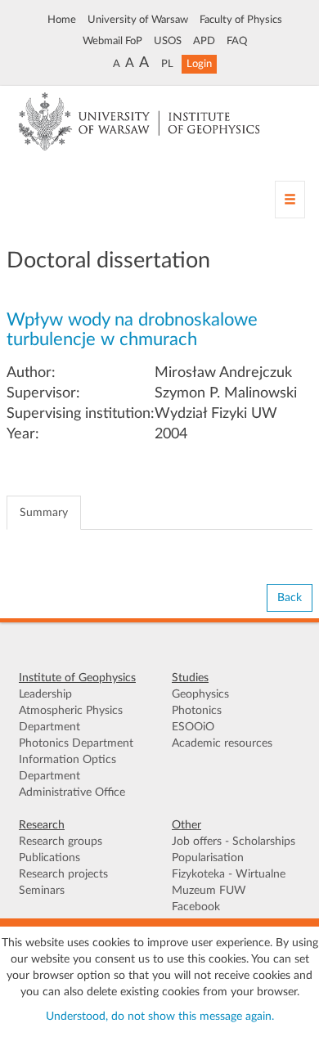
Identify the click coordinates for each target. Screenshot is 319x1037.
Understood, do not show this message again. (160, 1016)
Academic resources (222, 743)
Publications (49, 858)
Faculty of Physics (241, 20)
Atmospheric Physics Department (71, 719)
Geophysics (200, 694)
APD (204, 41)
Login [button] (199, 64)
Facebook (196, 907)
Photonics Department (76, 743)
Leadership (45, 694)
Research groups (60, 841)
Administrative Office (72, 792)
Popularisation (208, 858)
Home (61, 20)
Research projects (63, 874)
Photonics (197, 710)
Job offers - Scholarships (233, 841)
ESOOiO (193, 727)
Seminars (42, 890)
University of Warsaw (138, 20)
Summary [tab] (44, 512)
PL (167, 64)
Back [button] (289, 598)
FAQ (237, 41)
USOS (168, 41)
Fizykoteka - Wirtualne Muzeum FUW (228, 882)
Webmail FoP (112, 41)
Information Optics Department (67, 768)
